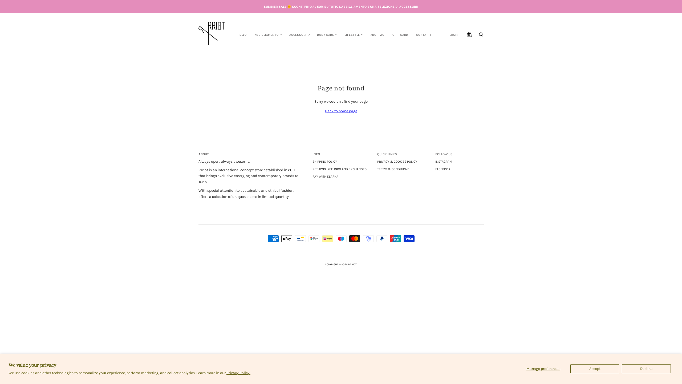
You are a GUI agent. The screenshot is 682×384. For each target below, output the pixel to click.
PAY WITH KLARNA (325, 176)
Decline (646, 368)
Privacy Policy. (238, 373)
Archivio (377, 35)
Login (454, 35)
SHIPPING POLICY (324, 161)
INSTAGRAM (443, 161)
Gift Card (400, 35)
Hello (242, 35)
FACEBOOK (442, 169)
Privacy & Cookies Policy (397, 161)
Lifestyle (352, 35)
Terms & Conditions (393, 169)
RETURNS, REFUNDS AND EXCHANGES (339, 169)
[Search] (481, 36)
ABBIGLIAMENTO (267, 35)
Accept (594, 368)
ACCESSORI (297, 35)
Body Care (325, 35)
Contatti (423, 35)
